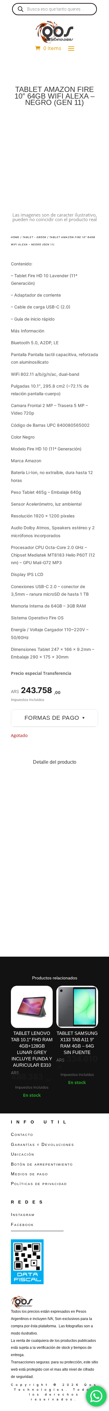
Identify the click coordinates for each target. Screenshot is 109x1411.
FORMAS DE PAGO (54, 718)
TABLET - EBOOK (34, 237)
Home (15, 237)
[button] (88, 125)
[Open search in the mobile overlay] (54, 9)
